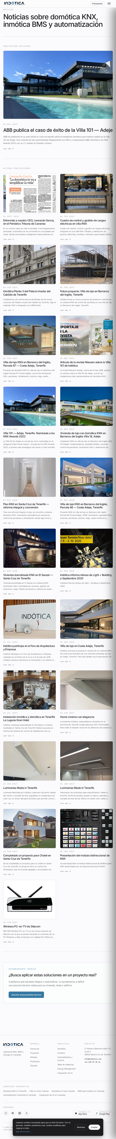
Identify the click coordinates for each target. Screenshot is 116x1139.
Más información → (24, 1132)
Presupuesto (97, 4)
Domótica (61, 1049)
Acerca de (34, 1049)
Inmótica (61, 1053)
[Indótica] (14, 3)
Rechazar (81, 1127)
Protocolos (35, 1061)
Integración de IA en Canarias (52, 1095)
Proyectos (34, 1053)
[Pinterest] (19, 1113)
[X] (26, 1113)
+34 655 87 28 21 (92, 1062)
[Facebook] (12, 1113)
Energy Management (66, 1069)
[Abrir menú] (109, 3)
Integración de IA (65, 1073)
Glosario (33, 1066)
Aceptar (94, 1127)
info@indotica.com (92, 1059)
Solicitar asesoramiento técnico (26, 995)
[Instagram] (6, 1113)
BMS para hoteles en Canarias (91, 1091)
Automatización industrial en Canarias (19, 1095)
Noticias (33, 1057)
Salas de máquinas (65, 1064)
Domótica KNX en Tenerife (15, 1091)
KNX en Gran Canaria (39, 1091)
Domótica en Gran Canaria (63, 1091)
